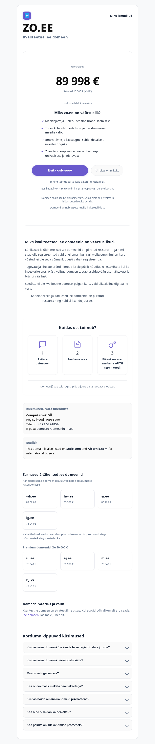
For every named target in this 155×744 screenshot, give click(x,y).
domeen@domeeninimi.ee (55, 429)
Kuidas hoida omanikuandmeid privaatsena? (58, 699)
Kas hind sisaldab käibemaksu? (49, 712)
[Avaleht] (27, 16)
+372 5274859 (48, 424)
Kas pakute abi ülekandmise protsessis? (55, 725)
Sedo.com (73, 449)
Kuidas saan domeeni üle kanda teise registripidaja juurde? (68, 647)
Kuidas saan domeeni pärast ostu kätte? (55, 660)
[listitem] (40, 499)
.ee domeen (31, 615)
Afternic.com (98, 449)
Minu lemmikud (121, 16)
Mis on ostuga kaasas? (43, 673)
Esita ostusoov (60, 170)
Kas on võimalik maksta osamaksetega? (55, 686)
